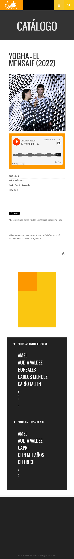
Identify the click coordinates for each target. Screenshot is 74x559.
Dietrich (26, 462)
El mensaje (42, 220)
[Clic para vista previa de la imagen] (37, 103)
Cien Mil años (31, 455)
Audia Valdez (30, 362)
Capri (23, 448)
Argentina (52, 220)
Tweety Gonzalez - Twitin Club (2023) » (25, 238)
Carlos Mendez (33, 377)
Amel (22, 355)
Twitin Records (11, 5)
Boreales (27, 369)
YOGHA (32, 220)
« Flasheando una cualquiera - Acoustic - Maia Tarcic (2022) (34, 235)
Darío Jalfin (29, 384)
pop (60, 220)
